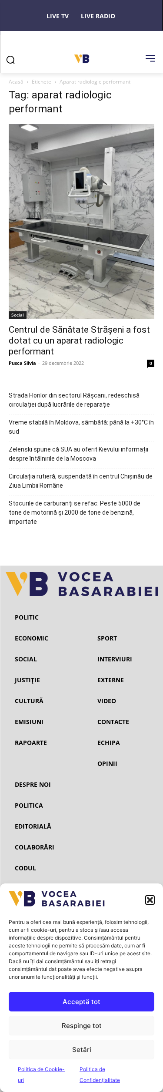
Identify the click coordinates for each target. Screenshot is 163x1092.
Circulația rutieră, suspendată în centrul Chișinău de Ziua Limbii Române (81, 481)
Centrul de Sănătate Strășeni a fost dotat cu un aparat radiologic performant (79, 340)
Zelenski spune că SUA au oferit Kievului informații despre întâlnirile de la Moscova (78, 454)
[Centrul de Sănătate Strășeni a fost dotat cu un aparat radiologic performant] (81, 221)
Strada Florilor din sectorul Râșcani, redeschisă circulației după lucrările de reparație (74, 400)
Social (17, 315)
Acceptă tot (81, 1002)
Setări (81, 1049)
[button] (150, 900)
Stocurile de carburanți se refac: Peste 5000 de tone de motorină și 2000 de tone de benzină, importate (74, 512)
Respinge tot (82, 1025)
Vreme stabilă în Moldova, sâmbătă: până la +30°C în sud (81, 427)
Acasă (16, 81)
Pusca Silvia (22, 363)
